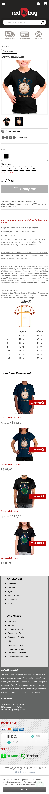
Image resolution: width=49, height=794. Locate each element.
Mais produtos (13, 595)
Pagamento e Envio (15, 633)
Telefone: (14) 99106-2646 (14, 704)
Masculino (12, 583)
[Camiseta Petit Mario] (24, 497)
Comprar (27, 189)
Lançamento (12, 599)
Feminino (11, 587)
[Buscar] (42, 22)
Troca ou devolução (15, 629)
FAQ (9, 641)
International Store (15, 645)
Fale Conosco (13, 621)
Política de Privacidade (17, 653)
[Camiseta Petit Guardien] (24, 403)
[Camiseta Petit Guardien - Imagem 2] (19, 121)
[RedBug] (24, 12)
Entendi (24, 789)
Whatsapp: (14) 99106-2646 (14, 707)
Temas (10, 603)
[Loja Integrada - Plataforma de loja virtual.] (24, 772)
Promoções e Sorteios (16, 637)
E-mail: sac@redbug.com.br (14, 709)
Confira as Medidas (13, 131)
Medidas (11, 625)
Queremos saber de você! (18, 656)
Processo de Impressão (16, 649)
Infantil (5, 46)
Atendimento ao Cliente (36, 283)
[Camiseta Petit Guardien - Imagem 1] (7, 121)
